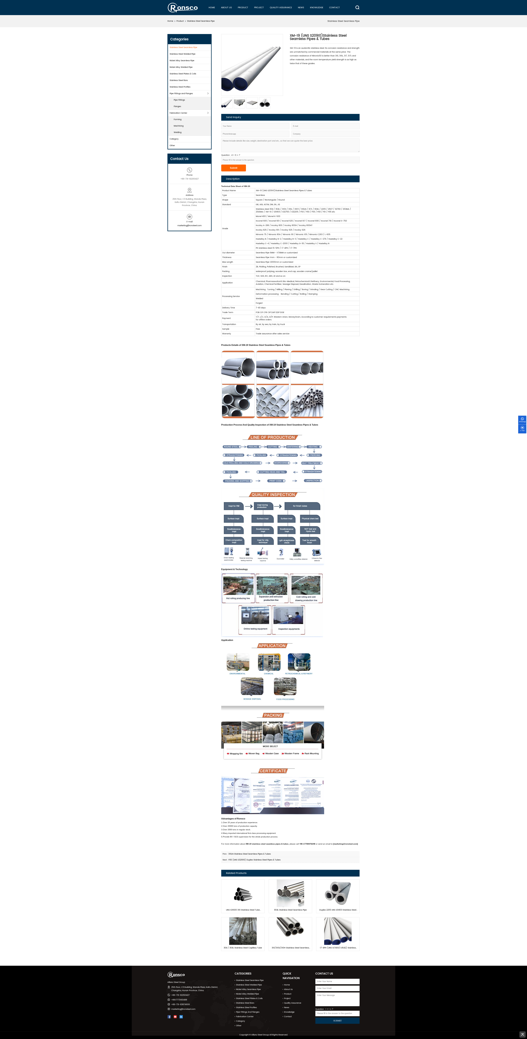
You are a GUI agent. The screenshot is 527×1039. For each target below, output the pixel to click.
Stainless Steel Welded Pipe (182, 54)
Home (212, 7)
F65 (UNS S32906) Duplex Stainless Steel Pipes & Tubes (255, 859)
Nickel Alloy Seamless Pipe (182, 60)
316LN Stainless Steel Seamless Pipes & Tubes (249, 854)
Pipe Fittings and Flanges (181, 93)
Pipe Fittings (179, 100)
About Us (226, 7)
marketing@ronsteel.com (189, 225)
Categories (243, 973)
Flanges (177, 106)
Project (259, 7)
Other (172, 145)
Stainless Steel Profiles (180, 87)
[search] (356, 5)
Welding (177, 132)
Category (174, 139)
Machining (178, 125)
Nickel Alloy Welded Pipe (181, 67)
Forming (177, 119)
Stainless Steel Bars (179, 80)
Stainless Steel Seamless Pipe (201, 21)
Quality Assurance (281, 7)
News (301, 7)
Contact (334, 7)
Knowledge (316, 7)
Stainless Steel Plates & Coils (183, 73)
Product (243, 7)
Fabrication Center (178, 113)
